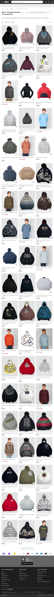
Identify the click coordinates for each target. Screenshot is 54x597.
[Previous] (23, 12)
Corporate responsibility (24, 575)
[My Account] (45, 2)
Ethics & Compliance (5, 585)
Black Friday (39, 577)
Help (2, 571)
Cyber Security (22, 579)
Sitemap (3, 581)
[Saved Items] (49, 2)
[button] (15, 592)
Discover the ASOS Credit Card (43, 581)
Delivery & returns (5, 575)
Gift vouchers (39, 573)
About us (21, 571)
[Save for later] (16, 44)
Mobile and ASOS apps (41, 571)
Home (3, 8)
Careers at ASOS (22, 573)
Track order (4, 573)
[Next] (51, 12)
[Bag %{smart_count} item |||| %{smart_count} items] (52, 2)
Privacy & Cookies (41, 595)
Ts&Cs (46, 595)
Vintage (11, 8)
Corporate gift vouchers (41, 575)
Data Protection (4, 583)
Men (7, 8)
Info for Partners (40, 579)
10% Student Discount (6, 579)
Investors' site (21, 577)
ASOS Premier (4, 577)
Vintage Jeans (25, 12)
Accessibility (50, 595)
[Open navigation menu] (2, 2)
